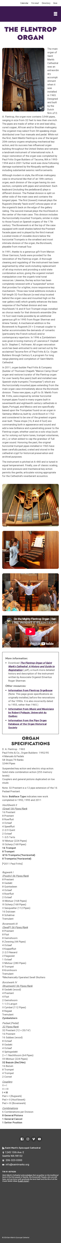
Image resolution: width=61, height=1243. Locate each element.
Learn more (23, 1181)
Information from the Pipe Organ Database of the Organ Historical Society (27, 724)
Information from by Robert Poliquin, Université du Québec (31, 712)
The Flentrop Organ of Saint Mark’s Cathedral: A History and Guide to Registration (31, 666)
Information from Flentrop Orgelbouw (30, 690)
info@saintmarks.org (17, 1164)
